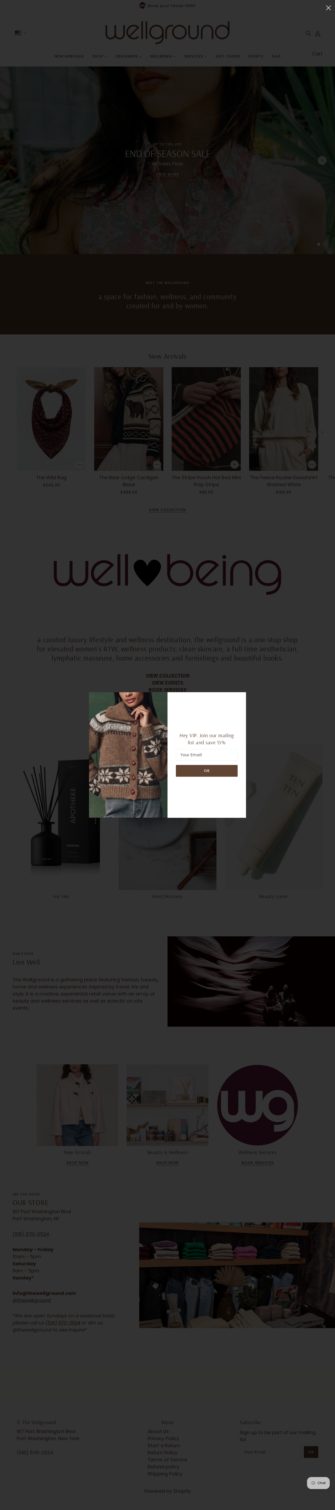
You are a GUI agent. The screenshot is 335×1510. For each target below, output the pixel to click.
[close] (328, 7)
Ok (207, 770)
